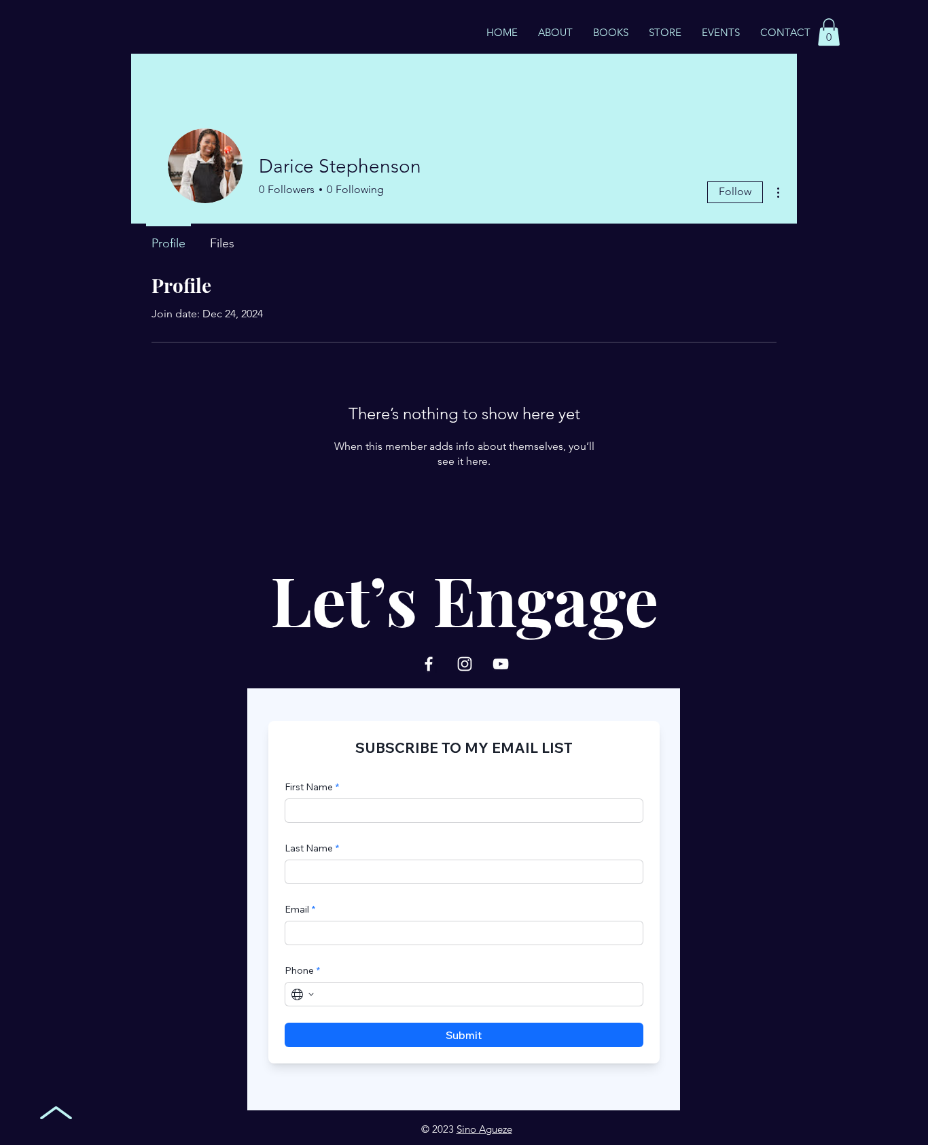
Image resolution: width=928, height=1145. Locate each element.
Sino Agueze (484, 1129)
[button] (828, 32)
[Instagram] (464, 663)
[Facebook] (428, 663)
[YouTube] (500, 663)
